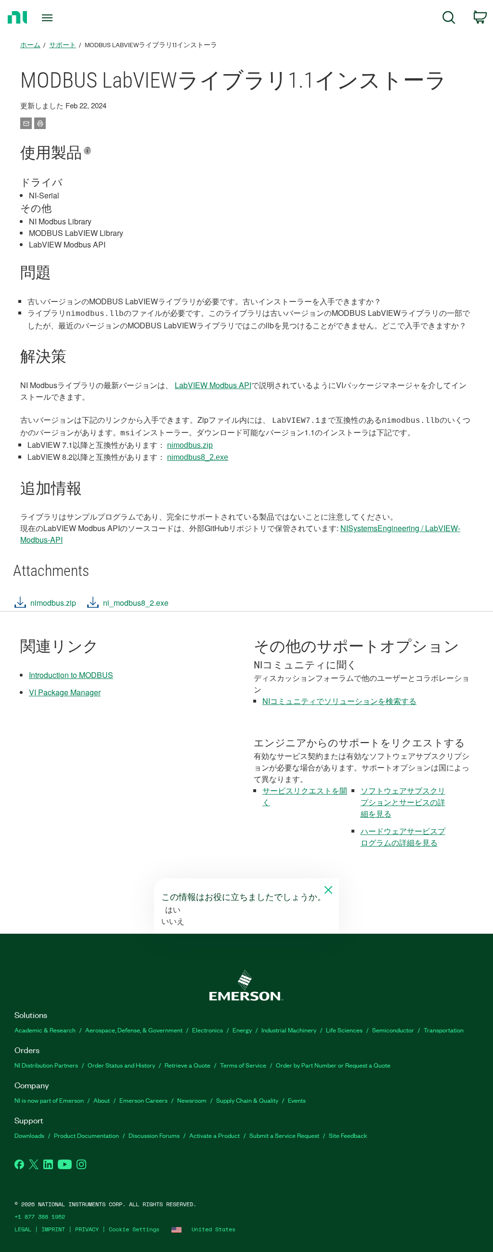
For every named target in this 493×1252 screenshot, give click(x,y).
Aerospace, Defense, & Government (133, 1029)
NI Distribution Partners (46, 1064)
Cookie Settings (134, 1229)
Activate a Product (214, 1135)
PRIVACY (87, 1229)
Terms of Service (243, 1064)
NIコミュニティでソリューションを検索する (339, 700)
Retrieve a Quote (187, 1064)
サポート (62, 44)
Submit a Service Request (284, 1135)
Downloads (29, 1135)
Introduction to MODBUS (71, 674)
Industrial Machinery (288, 1029)
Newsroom (192, 1100)
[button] (44, 605)
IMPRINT (53, 1229)
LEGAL (22, 1229)
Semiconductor (393, 1029)
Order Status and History (121, 1064)
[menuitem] (449, 19)
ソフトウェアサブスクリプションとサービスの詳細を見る (403, 802)
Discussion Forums (154, 1135)
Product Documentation (86, 1135)
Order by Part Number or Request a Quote (333, 1064)
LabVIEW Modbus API (213, 385)
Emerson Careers (143, 1100)
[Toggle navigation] (64, 17)
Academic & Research (45, 1029)
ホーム (30, 44)
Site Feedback (348, 1135)
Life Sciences (344, 1029)
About (101, 1100)
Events (297, 1100)
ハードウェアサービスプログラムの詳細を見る (403, 836)
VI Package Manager (65, 692)
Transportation (444, 1029)
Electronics (207, 1029)
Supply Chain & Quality (247, 1100)
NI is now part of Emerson (49, 1100)
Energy (242, 1029)
